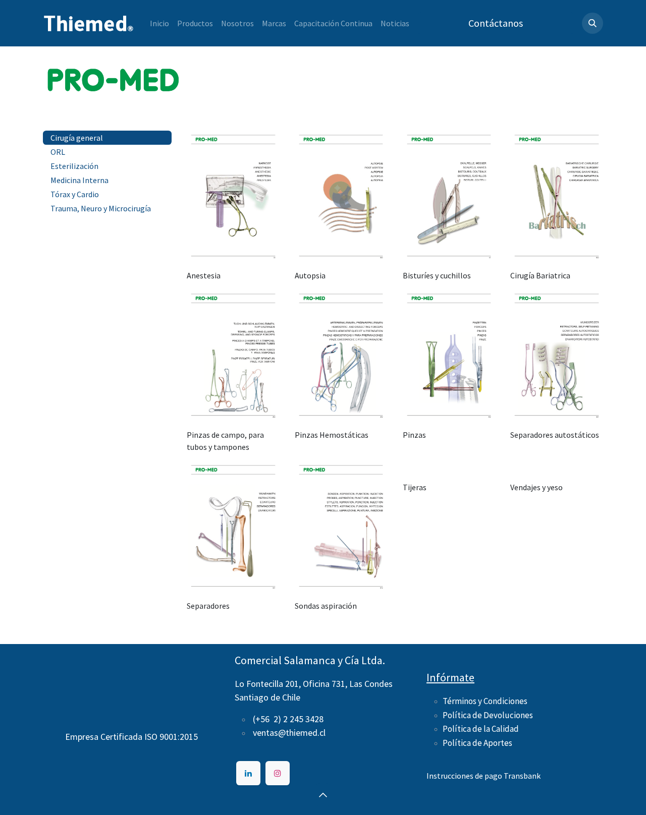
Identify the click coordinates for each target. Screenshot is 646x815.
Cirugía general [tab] (76, 138)
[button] (592, 23)
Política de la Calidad (481, 728)
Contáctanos (495, 23)
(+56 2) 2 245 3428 (288, 719)
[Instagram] (277, 773)
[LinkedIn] (248, 773)
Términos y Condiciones (485, 701)
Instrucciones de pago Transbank (483, 776)
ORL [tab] (57, 152)
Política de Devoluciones (488, 715)
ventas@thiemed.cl (289, 732)
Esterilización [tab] (74, 166)
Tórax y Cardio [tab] (74, 194)
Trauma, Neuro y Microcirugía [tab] (100, 208)
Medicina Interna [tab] (79, 180)
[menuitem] (159, 23)
